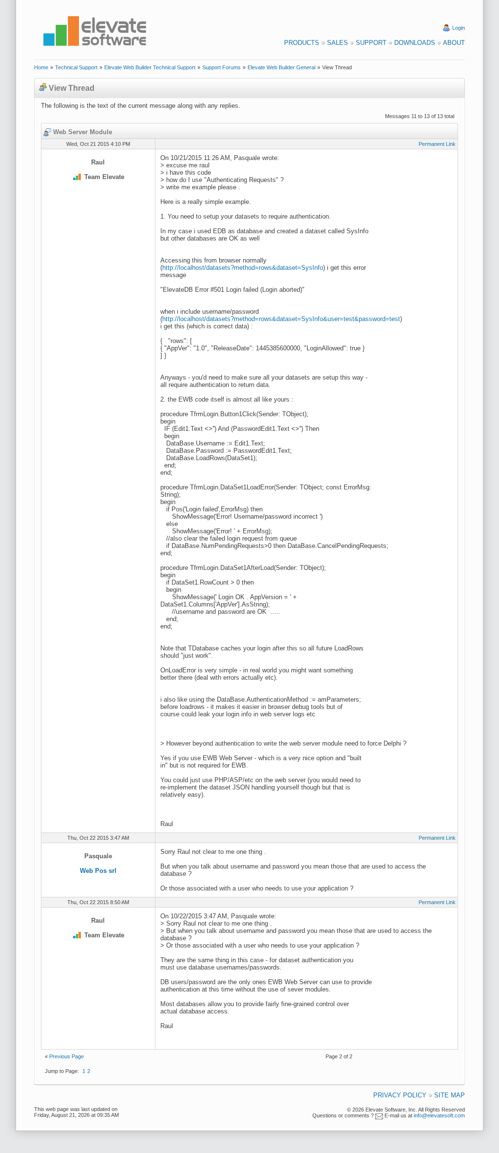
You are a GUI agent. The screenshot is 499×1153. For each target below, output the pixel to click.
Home (41, 67)
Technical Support (76, 67)
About (454, 42)
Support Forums (221, 67)
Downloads (414, 42)
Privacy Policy (399, 1095)
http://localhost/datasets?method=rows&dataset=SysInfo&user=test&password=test (281, 319)
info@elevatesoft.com (439, 1115)
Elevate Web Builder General (281, 67)
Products (301, 42)
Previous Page (66, 1056)
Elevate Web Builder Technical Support (149, 67)
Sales (337, 42)
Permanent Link (437, 144)
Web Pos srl (98, 870)
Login (458, 28)
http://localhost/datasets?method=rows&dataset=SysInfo (242, 267)
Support (371, 42)
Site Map (449, 1095)
